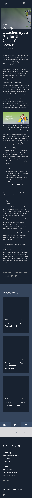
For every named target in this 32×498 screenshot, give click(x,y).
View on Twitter (21, 433)
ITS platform (10, 272)
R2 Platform (6, 461)
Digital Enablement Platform (11, 456)
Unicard (21, 272)
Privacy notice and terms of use (12, 489)
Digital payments (7, 469)
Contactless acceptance (10, 472)
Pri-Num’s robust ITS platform (11, 148)
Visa (25, 272)
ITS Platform (6, 458)
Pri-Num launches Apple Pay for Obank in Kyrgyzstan (15, 365)
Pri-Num (5, 55)
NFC (16, 272)
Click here (5, 193)
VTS (4, 272)
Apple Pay (16, 62)
